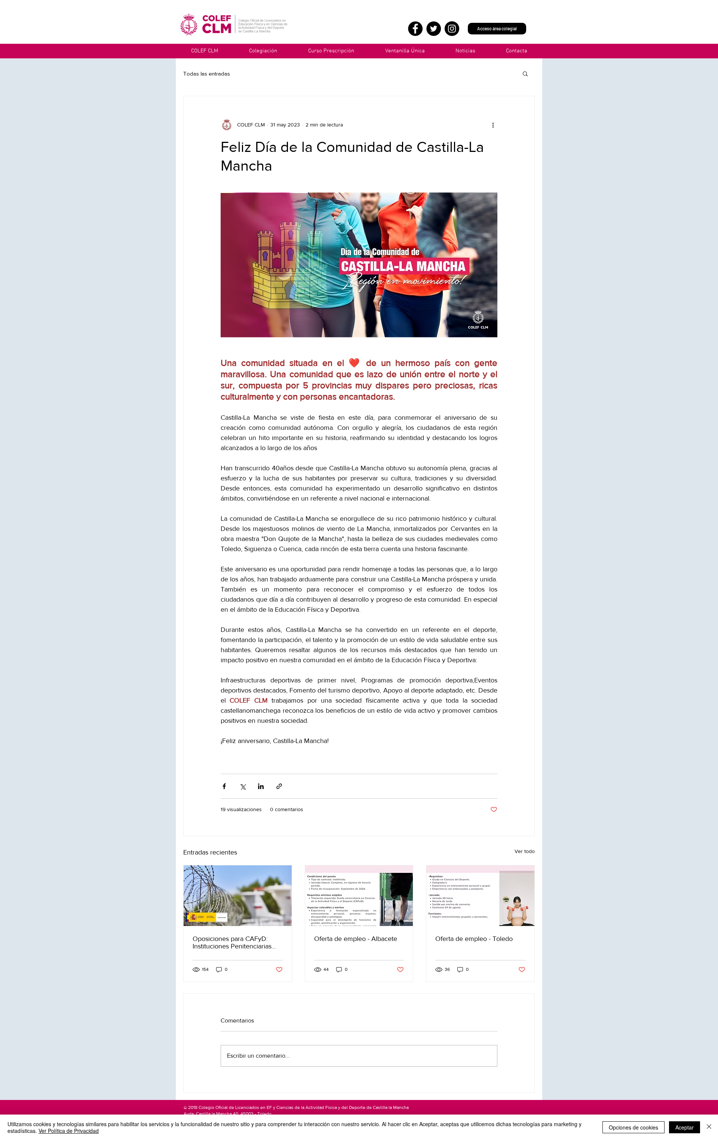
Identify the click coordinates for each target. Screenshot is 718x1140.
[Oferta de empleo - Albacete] (359, 895)
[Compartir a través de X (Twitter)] (242, 786)
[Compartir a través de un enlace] (279, 786)
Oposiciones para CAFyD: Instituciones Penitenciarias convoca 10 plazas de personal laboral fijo (237, 942)
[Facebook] (415, 28)
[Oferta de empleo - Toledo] (480, 895)
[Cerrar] (709, 1127)
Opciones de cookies (633, 1127)
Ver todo (525, 851)
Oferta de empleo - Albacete (355, 938)
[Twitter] (433, 28)
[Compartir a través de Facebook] (224, 786)
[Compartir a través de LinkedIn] (260, 786)
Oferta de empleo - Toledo (474, 938)
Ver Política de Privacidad (69, 1130)
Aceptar (684, 1127)
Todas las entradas (206, 73)
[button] (404, 51)
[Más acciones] (492, 124)
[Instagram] (452, 28)
